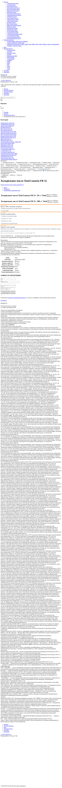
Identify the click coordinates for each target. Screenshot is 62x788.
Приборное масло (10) (7, 146)
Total (8, 66)
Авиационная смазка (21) (8, 124)
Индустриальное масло (13, 9)
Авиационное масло (8, 162)
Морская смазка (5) (6, 139)
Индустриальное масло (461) (8, 134)
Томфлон (9, 60)
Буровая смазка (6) (6, 127)
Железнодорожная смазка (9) (8, 133)
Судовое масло (31, 169)
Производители (8, 48)
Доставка (6, 70)
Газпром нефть (11, 50)
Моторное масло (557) (7, 140)
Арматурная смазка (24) (7, 126)
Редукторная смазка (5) (7, 147)
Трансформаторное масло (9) (8, 155)
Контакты (6, 72)
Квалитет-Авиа (11, 53)
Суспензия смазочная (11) (8, 152)
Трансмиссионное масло (14, 13)
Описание (6, 189)
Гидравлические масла (13, 8)
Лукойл (9, 54)
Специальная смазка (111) (8, 149)
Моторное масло (11, 12)
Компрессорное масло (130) (8, 136)
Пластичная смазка (12, 28)
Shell (8, 63)
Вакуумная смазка (12, 24)
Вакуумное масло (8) (6, 128)
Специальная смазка (12, 32)
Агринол (9, 51)
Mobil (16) (5, 175)
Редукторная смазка (12, 31)
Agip (8, 69)
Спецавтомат (10, 59)
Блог (5, 47)
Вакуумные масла (12, 6)
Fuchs (8, 67)
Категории (4, 161)
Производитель (5, 173)
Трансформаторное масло (14, 15)
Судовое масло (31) (6, 150)
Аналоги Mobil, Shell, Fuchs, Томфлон (17, 41)
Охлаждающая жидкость (14, 37)
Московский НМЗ (12, 56)
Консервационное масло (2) (8, 137)
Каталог (6, 2)
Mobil (8, 61)
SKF (8, 64)
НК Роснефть (10, 57)
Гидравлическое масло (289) (8, 131)
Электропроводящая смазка (14, 34)
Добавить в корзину (52, 196)
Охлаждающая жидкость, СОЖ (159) (11, 142)
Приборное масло (50, 167)
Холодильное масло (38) (7, 158)
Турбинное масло (12, 16)
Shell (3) (12, 175)
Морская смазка (11, 26)
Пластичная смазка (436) (7, 143)
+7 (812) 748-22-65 (6, 80)
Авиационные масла (12, 3)
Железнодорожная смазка (14, 25)
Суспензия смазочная (13, 35)
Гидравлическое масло (24, 164)
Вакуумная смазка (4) (6, 130)
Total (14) (19, 175)
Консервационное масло (14, 38)
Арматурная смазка (12, 21)
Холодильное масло (12, 18)
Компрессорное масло (13, 10)
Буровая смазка (11, 22)
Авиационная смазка (13, 19)
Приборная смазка (12, 29)
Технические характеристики (12, 190)
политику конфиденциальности (17, 297)
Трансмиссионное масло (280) (9, 153)
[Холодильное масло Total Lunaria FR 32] (12, 184)
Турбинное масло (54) (7, 156)
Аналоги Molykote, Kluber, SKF (15, 43)
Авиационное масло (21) (7, 123)
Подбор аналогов (8, 40)
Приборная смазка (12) (7, 145)
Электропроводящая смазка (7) (9, 159)
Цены (5, 187)
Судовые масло (11, 5)
